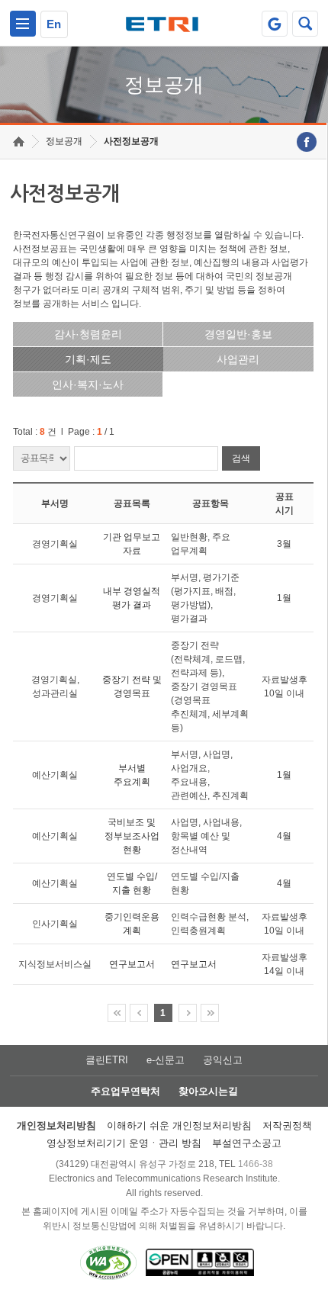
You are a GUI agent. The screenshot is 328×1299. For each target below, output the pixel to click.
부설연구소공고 (246, 1143)
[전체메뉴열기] (23, 24)
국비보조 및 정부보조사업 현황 (132, 836)
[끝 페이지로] (210, 1013)
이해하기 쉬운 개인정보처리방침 (179, 1125)
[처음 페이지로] (117, 1013)
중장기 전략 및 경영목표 (132, 686)
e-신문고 (165, 1060)
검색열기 (305, 24)
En (54, 24)
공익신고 (223, 1060)
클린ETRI (106, 1060)
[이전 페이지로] (139, 1013)
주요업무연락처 (125, 1091)
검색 (241, 458)
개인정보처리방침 (56, 1125)
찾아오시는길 (208, 1091)
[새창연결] (307, 142)
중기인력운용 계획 (132, 924)
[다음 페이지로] (187, 1013)
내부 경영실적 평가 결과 (131, 598)
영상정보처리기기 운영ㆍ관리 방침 (124, 1143)
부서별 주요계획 (132, 775)
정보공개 (64, 141)
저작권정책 (287, 1125)
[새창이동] (275, 24)
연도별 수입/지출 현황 (132, 883)
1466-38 (255, 1164)
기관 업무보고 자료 (131, 544)
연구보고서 (132, 964)
